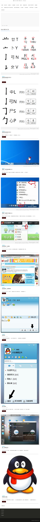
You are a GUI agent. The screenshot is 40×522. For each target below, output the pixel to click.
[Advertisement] (20, 19)
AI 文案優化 (36, 7)
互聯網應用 (3, 245)
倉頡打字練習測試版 (16, 7)
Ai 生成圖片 (22, 7)
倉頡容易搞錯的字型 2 (6, 77)
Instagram (2, 515)
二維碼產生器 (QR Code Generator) (8, 7)
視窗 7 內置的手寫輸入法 (7, 213)
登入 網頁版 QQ (5, 447)
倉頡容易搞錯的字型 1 (6, 132)
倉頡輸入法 (3, 76)
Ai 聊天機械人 (26, 7)
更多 (3, 82)
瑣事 (2, 7)
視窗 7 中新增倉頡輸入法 (7, 169)
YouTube (2, 513)
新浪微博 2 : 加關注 (6, 246)
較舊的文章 (3, 505)
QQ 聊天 (3, 335)
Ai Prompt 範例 (31, 7)
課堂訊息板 (2, 9)
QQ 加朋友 (4, 406)
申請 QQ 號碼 (4, 497)
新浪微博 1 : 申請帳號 (6, 288)
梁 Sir (7, 78)
